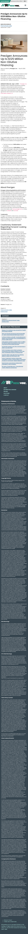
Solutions (6, 393)
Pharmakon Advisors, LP (7, 93)
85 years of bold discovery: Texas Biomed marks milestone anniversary (12, 367)
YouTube (16, 210)
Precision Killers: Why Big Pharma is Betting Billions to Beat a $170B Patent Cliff (13, 355)
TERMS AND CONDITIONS (10, 921)
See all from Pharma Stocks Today (11, 320)
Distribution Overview (10, 389)
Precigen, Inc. (23, 84)
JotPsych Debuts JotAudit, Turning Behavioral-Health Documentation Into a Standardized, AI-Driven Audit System (14, 338)
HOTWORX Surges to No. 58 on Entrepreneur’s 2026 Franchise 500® (13, 347)
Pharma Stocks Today (6, 26)
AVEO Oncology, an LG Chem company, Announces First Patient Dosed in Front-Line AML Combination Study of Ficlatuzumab (13, 351)
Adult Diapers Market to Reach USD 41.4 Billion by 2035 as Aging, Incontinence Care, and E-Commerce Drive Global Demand (13, 343)
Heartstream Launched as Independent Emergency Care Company (12, 363)
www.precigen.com (17, 209)
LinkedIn (9, 210)
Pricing (6, 391)
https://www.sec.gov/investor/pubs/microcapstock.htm (12, 678)
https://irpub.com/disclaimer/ (7, 736)
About (5, 388)
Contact (6, 395)
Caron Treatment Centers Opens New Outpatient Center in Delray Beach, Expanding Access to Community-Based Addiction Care (14, 359)
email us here (4, 311)
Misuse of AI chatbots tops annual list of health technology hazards (14, 330)
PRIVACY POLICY (8, 920)
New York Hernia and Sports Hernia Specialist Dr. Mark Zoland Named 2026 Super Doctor (13, 334)
